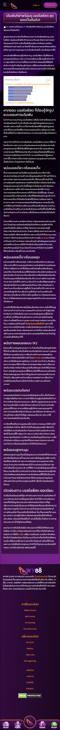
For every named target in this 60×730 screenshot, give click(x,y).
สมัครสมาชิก (50, 5)
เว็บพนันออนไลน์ (40, 576)
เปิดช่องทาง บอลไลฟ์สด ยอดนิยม (20, 102)
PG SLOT (30, 642)
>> (7, 26)
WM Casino (30, 616)
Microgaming (30, 660)
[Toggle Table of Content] (47, 80)
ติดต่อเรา (30, 688)
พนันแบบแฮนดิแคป (20, 96)
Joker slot (30, 654)
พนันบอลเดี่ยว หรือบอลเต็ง (23, 87)
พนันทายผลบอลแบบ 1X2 (22, 93)
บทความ (30, 676)
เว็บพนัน (37, 357)
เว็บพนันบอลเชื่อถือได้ (35, 323)
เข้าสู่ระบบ (36, 5)
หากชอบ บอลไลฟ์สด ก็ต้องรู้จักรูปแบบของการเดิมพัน (28, 84)
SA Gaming (30, 622)
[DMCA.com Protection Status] (30, 695)
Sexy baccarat (30, 628)
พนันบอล (30, 670)
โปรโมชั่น (30, 682)
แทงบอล (45, 237)
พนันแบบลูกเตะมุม (20, 99)
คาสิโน (21, 534)
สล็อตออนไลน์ (30, 636)
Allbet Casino (30, 610)
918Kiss (30, 648)
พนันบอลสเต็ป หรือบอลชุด (23, 90)
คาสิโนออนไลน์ (30, 604)
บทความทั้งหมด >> (17, 26)
